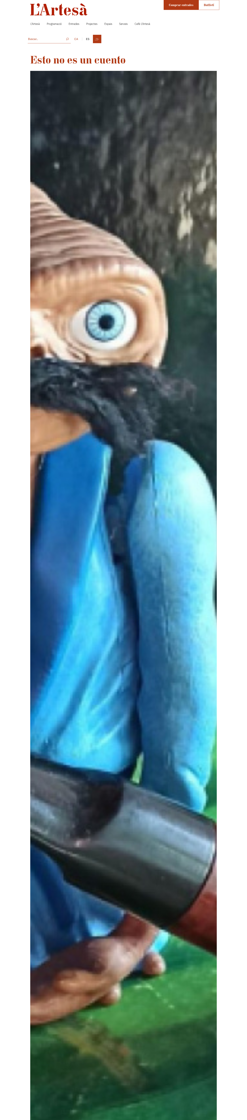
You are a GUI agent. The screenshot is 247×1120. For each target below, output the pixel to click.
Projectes (91, 24)
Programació (54, 24)
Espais (108, 24)
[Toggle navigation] (97, 39)
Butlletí (209, 5)
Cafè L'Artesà (142, 24)
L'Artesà (35, 24)
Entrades (74, 24)
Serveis (123, 24)
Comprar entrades (181, 5)
